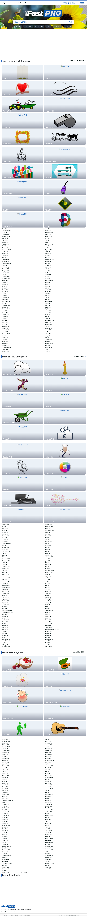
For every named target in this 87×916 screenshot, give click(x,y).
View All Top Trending (78, 60)
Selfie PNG (47, 269)
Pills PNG (4, 265)
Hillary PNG (47, 553)
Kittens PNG (48, 274)
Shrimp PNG (48, 741)
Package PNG (48, 602)
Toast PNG (47, 345)
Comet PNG (5, 583)
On (49, 26)
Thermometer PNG (7, 610)
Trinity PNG (48, 601)
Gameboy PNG (6, 587)
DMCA (77, 915)
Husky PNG (47, 335)
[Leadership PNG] (65, 155)
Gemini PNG (48, 330)
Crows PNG (5, 769)
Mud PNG (4, 865)
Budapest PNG (6, 825)
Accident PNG (48, 750)
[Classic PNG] (65, 499)
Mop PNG (47, 309)
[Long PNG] (65, 171)
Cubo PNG (47, 771)
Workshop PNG (49, 599)
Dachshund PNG (49, 766)
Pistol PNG (47, 608)
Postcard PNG (6, 750)
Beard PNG (47, 532)
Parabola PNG (48, 834)
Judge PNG (48, 307)
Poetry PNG (48, 756)
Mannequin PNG (6, 846)
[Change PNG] (65, 432)
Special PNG (5, 288)
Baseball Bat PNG (49, 259)
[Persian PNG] (65, 416)
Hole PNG (47, 551)
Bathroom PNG (6, 646)
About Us (3, 912)
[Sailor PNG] (65, 450)
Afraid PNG (5, 280)
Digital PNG (48, 230)
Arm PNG (4, 545)
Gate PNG (4, 637)
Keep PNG (47, 534)
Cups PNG (47, 585)
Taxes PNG (5, 549)
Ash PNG (47, 248)
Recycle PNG (5, 635)
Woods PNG (5, 622)
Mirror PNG (5, 528)
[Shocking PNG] (22, 712)
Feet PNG (4, 570)
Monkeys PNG (6, 326)
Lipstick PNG (48, 616)
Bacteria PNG (48, 524)
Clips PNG (4, 802)
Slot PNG (4, 555)
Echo (19, 26)
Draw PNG (47, 844)
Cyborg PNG (5, 645)
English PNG (48, 234)
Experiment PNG (49, 855)
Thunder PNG (48, 802)
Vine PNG (4, 311)
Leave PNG (47, 303)
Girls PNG (4, 274)
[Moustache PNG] (65, 696)
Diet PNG (4, 779)
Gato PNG (47, 286)
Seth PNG (4, 618)
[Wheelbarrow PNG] (22, 416)
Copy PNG (47, 865)
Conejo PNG (5, 284)
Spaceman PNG (49, 232)
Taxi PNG (4, 303)
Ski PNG (47, 538)
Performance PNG (49, 760)
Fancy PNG (5, 857)
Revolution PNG (49, 846)
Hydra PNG (5, 785)
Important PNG (6, 599)
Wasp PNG (5, 625)
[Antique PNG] (22, 499)
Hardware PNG (48, 743)
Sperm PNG (48, 783)
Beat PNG (4, 606)
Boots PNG (47, 549)
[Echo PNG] (22, 728)
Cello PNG (47, 284)
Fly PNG (47, 539)
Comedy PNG (48, 347)
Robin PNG (47, 242)
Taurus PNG (5, 290)
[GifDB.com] (82, 3)
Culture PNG (48, 871)
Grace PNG (47, 773)
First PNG (4, 538)
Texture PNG (5, 867)
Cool (19, 3)
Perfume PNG (48, 631)
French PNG (48, 318)
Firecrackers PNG (49, 530)
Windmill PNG (5, 808)
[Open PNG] (22, 72)
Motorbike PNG (6, 641)
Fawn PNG (47, 583)
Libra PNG (4, 295)
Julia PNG (4, 580)
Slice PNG (47, 813)
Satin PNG (47, 769)
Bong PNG (4, 608)
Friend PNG (47, 314)
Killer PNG (4, 576)
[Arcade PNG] (22, 432)
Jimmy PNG (5, 299)
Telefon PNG (5, 745)
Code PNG (4, 232)
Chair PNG (47, 299)
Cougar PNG (48, 591)
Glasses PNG (5, 272)
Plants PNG (48, 768)
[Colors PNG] (65, 467)
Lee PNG (4, 771)
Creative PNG (5, 234)
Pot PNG (4, 756)
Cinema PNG (48, 313)
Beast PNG (47, 305)
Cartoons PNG (6, 309)
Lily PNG (4, 643)
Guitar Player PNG (49, 320)
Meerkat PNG (5, 524)
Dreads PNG (48, 823)
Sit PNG (4, 526)
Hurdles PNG (5, 620)
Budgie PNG (5, 532)
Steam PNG (5, 787)
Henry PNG (47, 295)
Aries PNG (47, 263)
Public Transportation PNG (52, 629)
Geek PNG (47, 790)
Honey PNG (5, 796)
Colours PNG (48, 869)
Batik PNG (47, 238)
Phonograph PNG (49, 815)
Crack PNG (5, 789)
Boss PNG (47, 543)
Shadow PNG (48, 324)
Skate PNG (5, 240)
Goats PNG (47, 641)
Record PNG (48, 787)
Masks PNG (48, 536)
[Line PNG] (65, 88)
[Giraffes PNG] (22, 450)
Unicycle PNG (48, 752)
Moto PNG (47, 257)
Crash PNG (47, 580)
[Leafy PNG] (65, 483)
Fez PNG (4, 553)
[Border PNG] (22, 137)
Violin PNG (4, 572)
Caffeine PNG (5, 601)
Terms (68, 915)
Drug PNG (4, 810)
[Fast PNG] (65, 384)
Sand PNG (4, 633)
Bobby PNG (5, 322)
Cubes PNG (5, 840)
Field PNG (47, 351)
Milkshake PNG (49, 842)
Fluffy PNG (47, 255)
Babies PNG (5, 823)
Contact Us (9, 912)
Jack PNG (47, 614)
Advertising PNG (49, 526)
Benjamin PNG (6, 334)
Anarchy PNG (5, 869)
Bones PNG (48, 261)
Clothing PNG (5, 574)
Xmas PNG (5, 332)
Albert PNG (5, 349)
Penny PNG (48, 762)
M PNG (46, 606)
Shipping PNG (48, 250)
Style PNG (47, 861)
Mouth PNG (48, 800)
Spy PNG (4, 286)
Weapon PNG (5, 271)
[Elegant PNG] (65, 368)
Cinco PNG (47, 645)
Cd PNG (4, 293)
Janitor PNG (48, 322)
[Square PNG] (65, 104)
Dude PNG (4, 781)
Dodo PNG (4, 530)
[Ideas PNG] (22, 483)
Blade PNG (47, 528)
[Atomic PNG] (22, 400)
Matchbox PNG (49, 838)
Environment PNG (7, 863)
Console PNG (5, 351)
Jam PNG (47, 332)
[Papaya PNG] (65, 663)
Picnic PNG (5, 821)
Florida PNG (5, 777)
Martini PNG (48, 620)
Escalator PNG (6, 581)
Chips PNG (5, 616)
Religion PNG (48, 832)
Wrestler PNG (5, 345)
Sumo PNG (5, 819)
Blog (17, 912)
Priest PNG (5, 832)
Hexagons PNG (6, 578)
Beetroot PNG (48, 624)
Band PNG (47, 337)
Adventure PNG (49, 572)
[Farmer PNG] (22, 104)
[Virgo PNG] (65, 203)
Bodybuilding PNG (49, 863)
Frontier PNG (5, 627)
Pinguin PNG (48, 633)
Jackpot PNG (48, 328)
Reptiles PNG (48, 301)
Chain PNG (5, 848)
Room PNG (5, 853)
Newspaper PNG (6, 230)
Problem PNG (48, 831)
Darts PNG (5, 534)
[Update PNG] (22, 171)
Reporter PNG (48, 857)
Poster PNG (48, 622)
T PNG (46, 852)
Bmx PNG (47, 618)
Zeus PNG (47, 566)
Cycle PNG (47, 561)
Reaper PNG (48, 576)
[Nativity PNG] (22, 187)
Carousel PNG (5, 297)
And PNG (4, 806)
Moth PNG (47, 587)
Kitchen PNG (5, 267)
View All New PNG (79, 652)
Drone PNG (47, 604)
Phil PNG (4, 335)
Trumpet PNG (48, 541)
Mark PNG (47, 637)
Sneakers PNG (6, 236)
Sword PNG (5, 337)
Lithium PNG (5, 259)
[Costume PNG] (22, 384)
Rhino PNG (47, 612)
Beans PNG (48, 840)
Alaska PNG (5, 343)
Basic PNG (47, 229)
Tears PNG (47, 251)
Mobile (26, 3)
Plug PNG (4, 842)
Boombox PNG (6, 301)
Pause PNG (5, 773)
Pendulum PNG (49, 789)
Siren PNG (47, 271)
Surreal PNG (5, 852)
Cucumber (40, 26)
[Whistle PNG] (65, 121)
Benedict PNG (48, 555)
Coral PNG (47, 829)
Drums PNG (5, 541)
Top (4, 3)
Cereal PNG (48, 265)
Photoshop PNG (6, 347)
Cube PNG (4, 564)
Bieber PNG (5, 790)
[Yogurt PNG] (22, 663)
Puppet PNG (48, 311)
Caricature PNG (49, 557)
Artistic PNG (48, 595)
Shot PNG (47, 643)
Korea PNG (5, 238)
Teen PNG (47, 559)
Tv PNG (4, 246)
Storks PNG (5, 792)
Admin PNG (48, 635)
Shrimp (68, 26)
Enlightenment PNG (7, 800)
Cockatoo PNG (6, 815)
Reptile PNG (48, 290)
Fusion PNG (48, 781)
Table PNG (5, 831)
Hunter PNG (48, 819)
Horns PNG (47, 574)
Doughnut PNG (6, 741)
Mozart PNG (48, 625)
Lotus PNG (5, 339)
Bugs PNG (47, 779)
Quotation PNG (49, 777)
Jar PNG (4, 871)
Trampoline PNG (49, 639)
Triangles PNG (6, 747)
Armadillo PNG (48, 848)
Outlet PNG (5, 783)
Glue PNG (47, 562)
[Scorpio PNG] (22, 220)
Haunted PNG (48, 785)
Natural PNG (5, 804)
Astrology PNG (6, 278)
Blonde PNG (48, 292)
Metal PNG (5, 760)
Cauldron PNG (5, 269)
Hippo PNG (47, 341)
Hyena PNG (48, 593)
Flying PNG (5, 844)
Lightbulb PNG (48, 811)
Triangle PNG (5, 762)
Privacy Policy (62, 915)
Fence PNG (5, 562)
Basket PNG (5, 341)
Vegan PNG (5, 251)
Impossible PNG (49, 610)
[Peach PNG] (22, 696)
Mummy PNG (5, 591)
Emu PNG (4, 768)
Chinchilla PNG (48, 748)
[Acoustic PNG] (65, 728)
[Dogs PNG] (65, 137)
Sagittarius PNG (6, 250)
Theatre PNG (48, 646)
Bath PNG (47, 278)
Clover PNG (48, 808)
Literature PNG (49, 627)
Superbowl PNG (49, 810)
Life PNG (47, 326)
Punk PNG (47, 316)
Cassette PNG (6, 559)
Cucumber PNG (6, 739)
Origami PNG (48, 597)
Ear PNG (47, 581)
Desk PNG (4, 229)
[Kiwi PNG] (65, 679)
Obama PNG (5, 255)
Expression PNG (6, 263)
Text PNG (4, 324)
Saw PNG (47, 747)
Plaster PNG (5, 597)
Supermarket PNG (7, 855)
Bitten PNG (5, 743)
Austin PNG (48, 796)
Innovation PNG (6, 585)
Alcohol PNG (5, 244)
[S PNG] (65, 187)
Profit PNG (47, 568)
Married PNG (5, 330)
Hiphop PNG (48, 836)
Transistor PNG (6, 850)
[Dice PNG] (22, 203)
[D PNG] (65, 220)
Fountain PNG (48, 806)
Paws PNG (47, 293)
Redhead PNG (5, 775)
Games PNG (5, 307)
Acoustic (28, 26)
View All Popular (80, 356)
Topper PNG (5, 328)
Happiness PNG (6, 551)
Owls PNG (4, 318)
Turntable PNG (6, 752)
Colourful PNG (48, 236)
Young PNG (5, 253)
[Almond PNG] (22, 679)
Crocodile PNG (6, 276)
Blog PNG (4, 257)
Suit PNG (47, 792)
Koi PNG (4, 624)
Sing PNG (47, 798)
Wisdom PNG (48, 754)
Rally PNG (4, 557)
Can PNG (4, 838)
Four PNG (47, 825)
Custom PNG (5, 536)
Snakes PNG (5, 859)
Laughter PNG (6, 314)
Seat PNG (4, 836)
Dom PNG (4, 595)
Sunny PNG (5, 798)
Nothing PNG (5, 547)
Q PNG (46, 349)
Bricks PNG (48, 758)
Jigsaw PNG (5, 602)
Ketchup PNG (48, 545)
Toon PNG (47, 547)
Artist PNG (5, 589)
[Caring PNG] (22, 155)
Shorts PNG (5, 539)
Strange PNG (5, 568)
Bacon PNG (48, 246)
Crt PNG (47, 272)
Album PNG (5, 754)
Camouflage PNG (6, 543)
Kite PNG (47, 578)
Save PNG (4, 829)
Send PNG (4, 320)
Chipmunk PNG (6, 566)
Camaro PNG (48, 859)
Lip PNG (47, 288)
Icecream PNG (48, 339)
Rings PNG (5, 861)
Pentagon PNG (6, 305)
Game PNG (47, 282)
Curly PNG (4, 631)
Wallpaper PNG (6, 561)
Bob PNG (47, 764)
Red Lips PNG (5, 261)
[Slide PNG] (65, 400)
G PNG (46, 821)
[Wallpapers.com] (69, 3)
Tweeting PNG (48, 804)
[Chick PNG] (22, 467)
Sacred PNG (5, 813)
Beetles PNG (48, 564)
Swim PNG (5, 316)
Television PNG (49, 280)
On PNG (47, 739)
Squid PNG (5, 292)
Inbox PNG (47, 589)
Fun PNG (47, 240)
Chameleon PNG (49, 244)
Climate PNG (5, 748)
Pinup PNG (47, 853)
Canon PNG (5, 248)
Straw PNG (47, 827)
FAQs (14, 912)
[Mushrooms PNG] (22, 368)
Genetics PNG (6, 758)
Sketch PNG (5, 629)
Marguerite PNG (49, 343)
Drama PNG (5, 282)
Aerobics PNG (48, 775)
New (11, 3)
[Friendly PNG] (65, 712)
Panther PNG (5, 593)
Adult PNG (4, 834)
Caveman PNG (48, 745)
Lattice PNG (5, 827)
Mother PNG (5, 764)
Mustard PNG (5, 614)
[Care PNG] (22, 88)
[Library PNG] (22, 121)
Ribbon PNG (48, 334)
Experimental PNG (49, 570)
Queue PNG (5, 242)
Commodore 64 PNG (7, 612)
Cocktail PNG (5, 604)
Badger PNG (48, 267)
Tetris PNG (5, 817)
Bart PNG (47, 276)
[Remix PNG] (22, 515)
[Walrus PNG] (65, 515)
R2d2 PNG (47, 297)
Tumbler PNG (5, 794)
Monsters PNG (6, 811)
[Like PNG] (65, 72)
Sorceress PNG (49, 850)
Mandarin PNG (6, 639)
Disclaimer (73, 915)
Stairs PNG (5, 313)
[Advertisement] (43, 47)
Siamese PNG (5, 766)
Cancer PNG (48, 253)
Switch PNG (48, 867)
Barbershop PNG (49, 794)
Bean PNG (47, 817)
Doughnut (58, 26)
